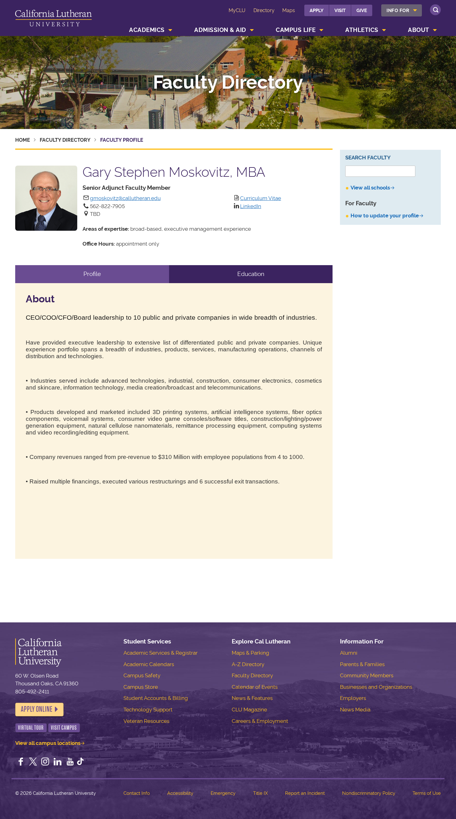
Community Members (366, 675)
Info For (398, 10)
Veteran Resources (146, 721)
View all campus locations (47, 743)
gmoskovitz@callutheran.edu (125, 198)
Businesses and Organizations (376, 687)
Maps (288, 10)
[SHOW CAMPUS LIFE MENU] (321, 30)
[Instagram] (45, 762)
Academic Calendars (148, 664)
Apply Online (36, 709)
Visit (340, 10)
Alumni (348, 653)
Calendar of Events (255, 687)
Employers (353, 698)
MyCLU (237, 10)
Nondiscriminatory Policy (368, 793)
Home (22, 140)
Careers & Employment (260, 721)
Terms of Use (427, 793)
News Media (355, 709)
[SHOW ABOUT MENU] (435, 30)
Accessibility (180, 793)
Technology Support (147, 709)
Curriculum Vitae (260, 198)
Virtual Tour (31, 727)
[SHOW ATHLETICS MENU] (384, 30)
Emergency (223, 793)
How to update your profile (385, 215)
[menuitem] (401, 10)
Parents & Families (362, 664)
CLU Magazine (249, 709)
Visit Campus (64, 727)
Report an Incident (305, 793)
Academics (147, 29)
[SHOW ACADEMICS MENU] (170, 30)
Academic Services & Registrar (160, 653)
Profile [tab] (92, 274)
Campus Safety (141, 675)
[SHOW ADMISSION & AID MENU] (252, 30)
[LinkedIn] (57, 762)
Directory (264, 10)
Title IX (260, 793)
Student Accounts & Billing (155, 698)
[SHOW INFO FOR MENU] (415, 10)
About (418, 29)
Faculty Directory (228, 82)
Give (361, 10)
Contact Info (136, 793)
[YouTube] (70, 762)
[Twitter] (32, 762)
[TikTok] (80, 762)
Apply (317, 10)
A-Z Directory (248, 664)
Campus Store (140, 687)
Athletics (361, 29)
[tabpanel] (174, 421)
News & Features (252, 698)
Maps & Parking (250, 653)
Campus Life (296, 29)
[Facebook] (20, 762)
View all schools (370, 188)
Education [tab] (250, 274)
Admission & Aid (220, 29)
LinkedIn (250, 206)
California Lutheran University (53, 19)
